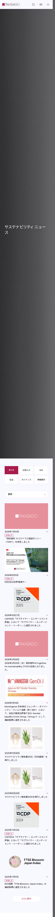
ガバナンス (26, 479)
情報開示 (41, 479)
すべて (11, 470)
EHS (41, 470)
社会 (11, 479)
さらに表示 (26, 898)
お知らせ (26, 470)
